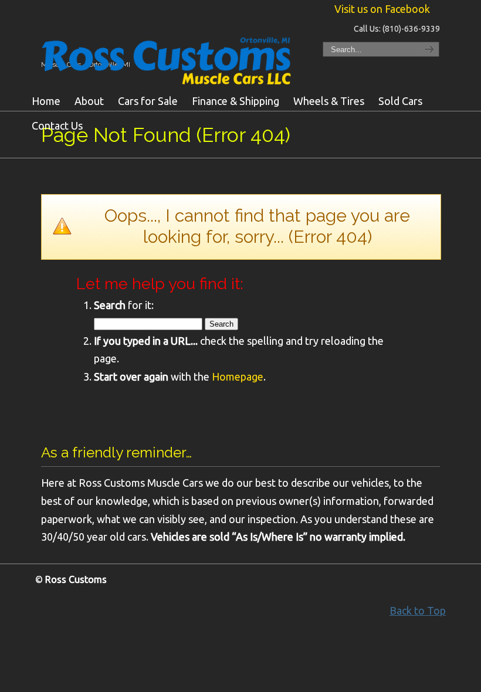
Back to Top (417, 610)
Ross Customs (170, 57)
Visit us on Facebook (382, 9)
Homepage (237, 376)
